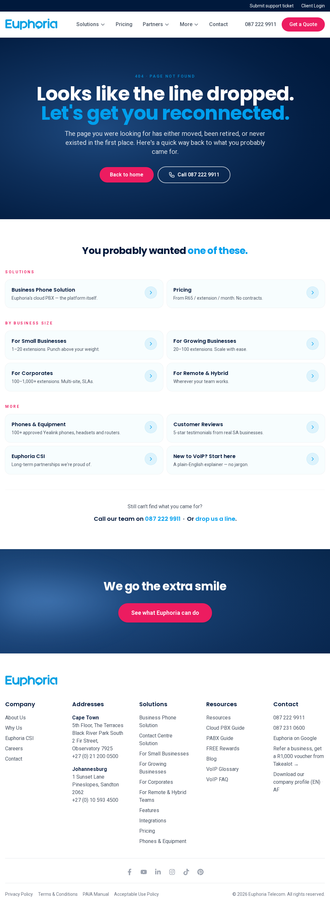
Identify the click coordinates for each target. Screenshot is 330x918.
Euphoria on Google (295, 738)
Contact (218, 24)
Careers (14, 748)
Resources (218, 718)
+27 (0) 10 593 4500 (95, 800)
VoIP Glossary (222, 769)
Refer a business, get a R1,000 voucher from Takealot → (298, 756)
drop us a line (215, 519)
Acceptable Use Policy (136, 894)
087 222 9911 (261, 24)
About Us (15, 718)
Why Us (13, 728)
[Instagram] (172, 872)
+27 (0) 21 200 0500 (95, 756)
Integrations (152, 821)
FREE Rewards (222, 748)
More (186, 24)
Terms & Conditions (58, 894)
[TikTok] (186, 872)
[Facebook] (129, 872)
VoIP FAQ (217, 779)
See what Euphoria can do (165, 612)
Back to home (126, 175)
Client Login (313, 5)
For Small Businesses (164, 754)
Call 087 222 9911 (198, 175)
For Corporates (156, 782)
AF (276, 790)
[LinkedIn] (158, 872)
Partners (153, 24)
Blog (211, 759)
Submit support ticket (272, 5)
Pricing (124, 24)
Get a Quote (303, 24)
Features (149, 810)
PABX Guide (219, 738)
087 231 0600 (289, 728)
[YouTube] (144, 872)
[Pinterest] (200, 872)
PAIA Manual (96, 894)
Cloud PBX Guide (225, 728)
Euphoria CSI (19, 738)
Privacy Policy (19, 894)
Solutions (87, 24)
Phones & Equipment (162, 841)
